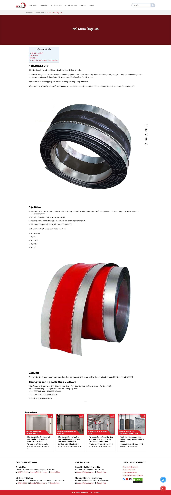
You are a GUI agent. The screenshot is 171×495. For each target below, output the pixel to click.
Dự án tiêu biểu (56, 5)
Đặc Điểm (34, 55)
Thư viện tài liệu (70, 5)
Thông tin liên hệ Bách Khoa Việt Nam (44, 60)
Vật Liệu (33, 58)
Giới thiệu (33, 5)
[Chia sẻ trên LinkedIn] (146, 143)
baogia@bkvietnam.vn (38, 472)
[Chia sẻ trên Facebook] (146, 125)
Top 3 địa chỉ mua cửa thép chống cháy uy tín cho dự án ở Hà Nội (132, 439)
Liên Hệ (91, 5)
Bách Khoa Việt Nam (93, 492)
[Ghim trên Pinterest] (146, 139)
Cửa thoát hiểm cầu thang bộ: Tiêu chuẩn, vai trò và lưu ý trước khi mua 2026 (38, 439)
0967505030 (23, 472)
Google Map (55, 472)
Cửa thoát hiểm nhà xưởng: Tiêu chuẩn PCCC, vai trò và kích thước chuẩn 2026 (69, 439)
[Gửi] (153, 5)
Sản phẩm (43, 5)
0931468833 (22, 483)
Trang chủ (29, 12)
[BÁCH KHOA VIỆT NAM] (21, 5)
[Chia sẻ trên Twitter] (146, 130)
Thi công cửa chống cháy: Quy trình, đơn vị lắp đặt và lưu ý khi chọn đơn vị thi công (101, 439)
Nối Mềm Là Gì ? (36, 53)
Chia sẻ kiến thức (40, 12)
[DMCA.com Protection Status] (138, 480)
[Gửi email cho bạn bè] (146, 134)
